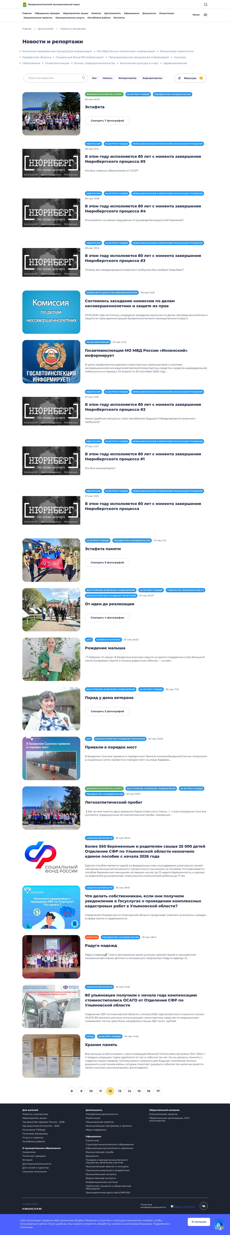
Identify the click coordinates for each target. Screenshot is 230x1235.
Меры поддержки (96, 1129)
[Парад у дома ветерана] (51, 708)
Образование (31, 63)
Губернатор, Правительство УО (185, 590)
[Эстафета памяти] (51, 559)
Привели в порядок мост (111, 747)
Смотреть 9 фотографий (107, 562)
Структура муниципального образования (110, 1144)
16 (148, 1091)
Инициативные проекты (163, 1114)
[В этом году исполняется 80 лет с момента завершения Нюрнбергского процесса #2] (51, 411)
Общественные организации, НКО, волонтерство (169, 1119)
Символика (29, 1152)
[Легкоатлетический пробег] (51, 807)
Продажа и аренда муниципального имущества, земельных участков (107, 1161)
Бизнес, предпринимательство (94, 63)
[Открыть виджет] (219, 1224)
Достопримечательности (36, 1163)
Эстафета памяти (103, 549)
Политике (26, 1227)
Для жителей (30, 1110)
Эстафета (95, 107)
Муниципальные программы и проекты (109, 1125)
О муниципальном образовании (41, 1148)
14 (129, 1091)
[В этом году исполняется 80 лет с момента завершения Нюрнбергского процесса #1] (51, 460)
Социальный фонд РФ (99, 838)
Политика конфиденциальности (153, 1206)
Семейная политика (108, 640)
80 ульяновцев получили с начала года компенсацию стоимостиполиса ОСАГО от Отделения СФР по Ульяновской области (141, 1000)
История (27, 1159)
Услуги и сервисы (32, 1137)
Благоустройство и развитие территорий (111, 595)
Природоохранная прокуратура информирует (139, 57)
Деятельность (112, 13)
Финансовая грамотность (177, 51)
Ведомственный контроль (101, 1178)
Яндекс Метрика (85, 1220)
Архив (90, 1036)
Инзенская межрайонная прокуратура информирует (57, 51)
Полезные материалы (35, 1133)
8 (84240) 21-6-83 (32, 1209)
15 (139, 1091)
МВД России (93, 144)
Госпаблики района (98, 17)
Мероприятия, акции (75, 13)
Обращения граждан (47, 13)
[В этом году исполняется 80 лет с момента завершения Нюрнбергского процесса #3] (51, 262)
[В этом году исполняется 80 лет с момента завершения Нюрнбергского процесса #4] (51, 212)
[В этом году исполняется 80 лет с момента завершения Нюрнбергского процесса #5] (51, 163)
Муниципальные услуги (70, 17)
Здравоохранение (175, 63)
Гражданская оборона (36, 57)
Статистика (92, 1140)
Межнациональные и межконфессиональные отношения (168, 144)
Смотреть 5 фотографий (107, 711)
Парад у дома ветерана (109, 697)
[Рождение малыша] (51, 659)
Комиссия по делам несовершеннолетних (111, 292)
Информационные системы (102, 1182)
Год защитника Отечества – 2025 (40, 1125)
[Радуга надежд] (51, 956)
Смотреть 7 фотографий (107, 120)
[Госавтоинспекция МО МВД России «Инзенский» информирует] (51, 361)
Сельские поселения (34, 1171)
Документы (149, 13)
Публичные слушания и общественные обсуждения (108, 1187)
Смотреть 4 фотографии (107, 617)
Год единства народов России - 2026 (43, 1122)
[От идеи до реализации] (51, 609)
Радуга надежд (101, 945)
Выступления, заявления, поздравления (110, 590)
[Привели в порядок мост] (51, 758)
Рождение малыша (105, 648)
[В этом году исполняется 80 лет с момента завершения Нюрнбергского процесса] (51, 510)
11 (100, 1091)
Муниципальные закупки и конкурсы (107, 1166)
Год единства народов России (172, 94)
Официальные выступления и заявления (109, 1148)
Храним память (101, 1044)
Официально (131, 13)
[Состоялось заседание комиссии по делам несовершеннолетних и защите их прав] (51, 312)
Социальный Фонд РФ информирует (80, 57)
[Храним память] (51, 1055)
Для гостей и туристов (35, 1167)
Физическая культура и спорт (139, 63)
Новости (96, 13)
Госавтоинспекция (57, 63)
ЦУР (88, 739)
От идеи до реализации (109, 604)
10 (91, 1091)
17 (158, 1091)
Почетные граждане (34, 1156)
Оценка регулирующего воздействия (108, 1170)
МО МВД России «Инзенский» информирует (126, 51)
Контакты (119, 17)
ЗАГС (89, 640)
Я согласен (199, 1221)
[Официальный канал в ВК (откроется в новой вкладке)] (204, 1206)
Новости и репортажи (35, 1114)
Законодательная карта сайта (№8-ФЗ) (108, 1192)
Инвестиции (166, 13)
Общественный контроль (164, 1110)
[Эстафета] (51, 113)
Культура (180, 57)
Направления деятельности (102, 1114)
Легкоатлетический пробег (114, 802)
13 (119, 1091)
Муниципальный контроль (101, 1174)
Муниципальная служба (99, 1152)
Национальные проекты (38, 17)
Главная (27, 13)
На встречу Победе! (138, 94)
